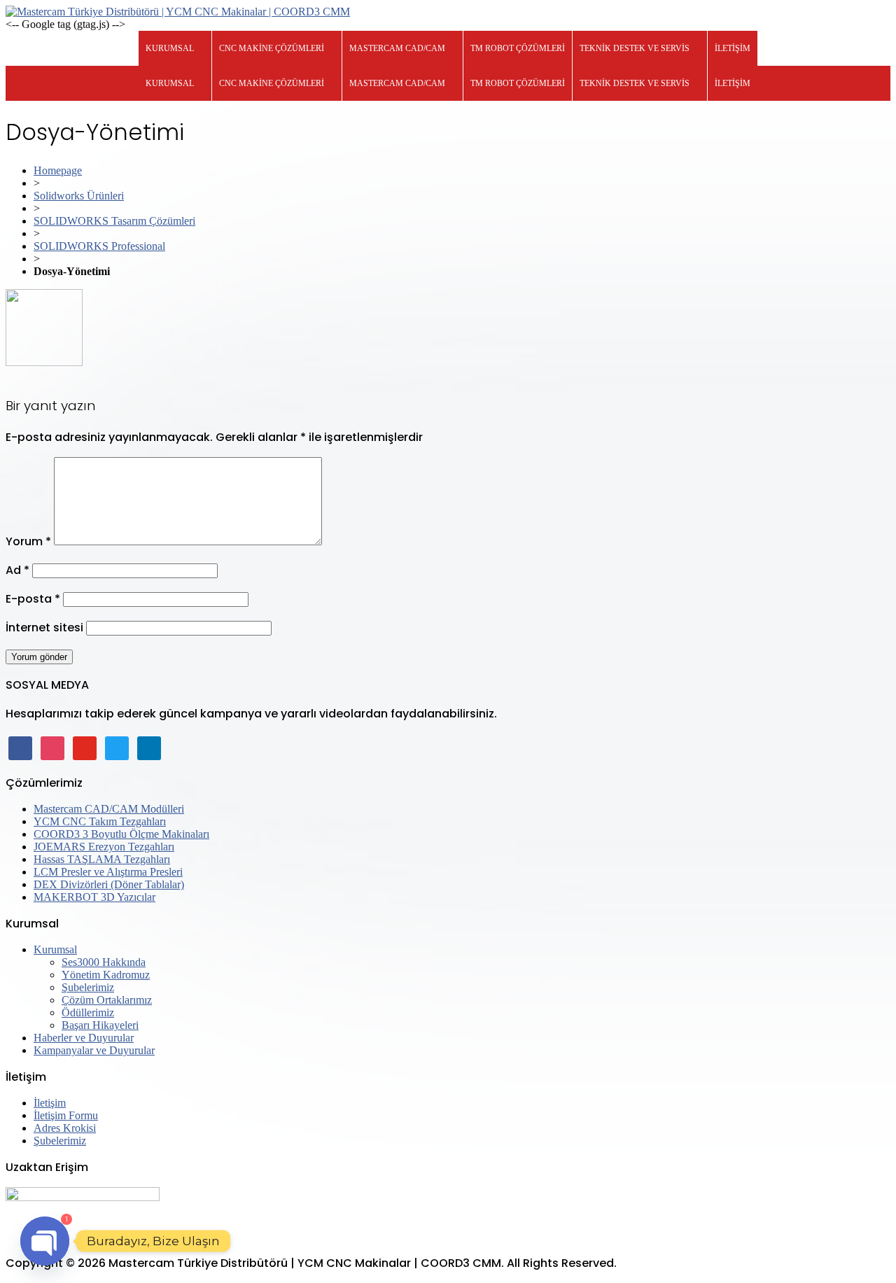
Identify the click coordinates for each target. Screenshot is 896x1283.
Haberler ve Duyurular (84, 1038)
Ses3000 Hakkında (104, 962)
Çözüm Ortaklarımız (107, 1000)
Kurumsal (55, 949)
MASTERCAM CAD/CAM (397, 48)
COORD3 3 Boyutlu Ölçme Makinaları (121, 834)
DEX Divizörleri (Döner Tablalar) (109, 884)
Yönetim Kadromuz (106, 975)
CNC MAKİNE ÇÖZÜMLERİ (271, 48)
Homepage (58, 170)
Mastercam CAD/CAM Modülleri (109, 809)
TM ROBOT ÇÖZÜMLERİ (517, 48)
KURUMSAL (170, 48)
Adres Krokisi (65, 1128)
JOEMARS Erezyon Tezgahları (104, 847)
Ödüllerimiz (88, 1012)
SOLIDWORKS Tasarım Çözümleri (114, 221)
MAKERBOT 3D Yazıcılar (94, 897)
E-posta (33, 599)
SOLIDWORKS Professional (99, 246)
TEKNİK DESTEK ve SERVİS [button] (635, 48)
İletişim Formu (66, 1115)
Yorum (28, 541)
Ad (17, 570)
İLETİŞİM (732, 48)
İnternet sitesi (44, 627)
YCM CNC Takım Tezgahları (100, 821)
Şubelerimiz (88, 987)
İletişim (50, 1103)
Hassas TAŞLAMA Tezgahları (102, 859)
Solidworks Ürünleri (79, 196)
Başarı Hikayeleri (100, 1025)
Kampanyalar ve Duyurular (94, 1050)
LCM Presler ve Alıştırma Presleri (108, 872)
